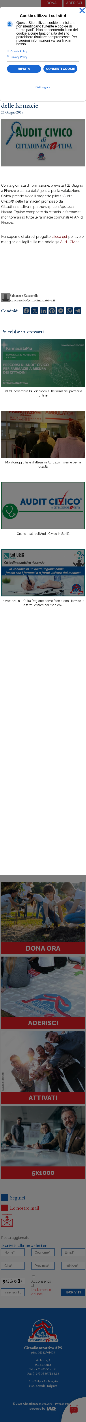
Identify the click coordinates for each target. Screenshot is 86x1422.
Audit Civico (70, 242)
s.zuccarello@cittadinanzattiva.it (32, 300)
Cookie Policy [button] (19, 51)
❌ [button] (82, 11)
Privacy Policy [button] (19, 57)
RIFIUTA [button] (24, 68)
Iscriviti (73, 1292)
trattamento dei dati (41, 1292)
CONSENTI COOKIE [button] (60, 68)
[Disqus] (43, 688)
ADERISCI (74, 3)
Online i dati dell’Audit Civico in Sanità (43, 533)
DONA (52, 3)
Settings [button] (43, 87)
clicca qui (59, 236)
